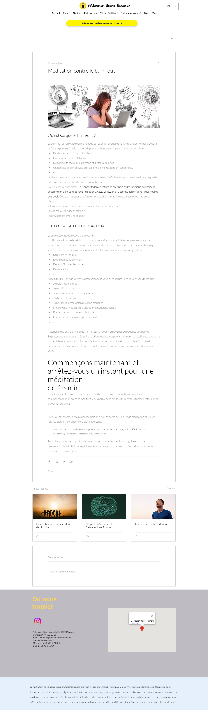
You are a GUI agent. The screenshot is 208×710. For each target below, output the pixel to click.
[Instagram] (37, 621)
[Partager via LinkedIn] (64, 461)
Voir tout (171, 488)
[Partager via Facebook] (49, 461)
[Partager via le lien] (71, 461)
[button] (171, 37)
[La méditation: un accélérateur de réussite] (55, 506)
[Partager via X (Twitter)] (56, 461)
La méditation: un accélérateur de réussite (53, 525)
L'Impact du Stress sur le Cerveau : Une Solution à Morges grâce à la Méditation (102, 525)
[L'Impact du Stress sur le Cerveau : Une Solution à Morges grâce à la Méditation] (104, 506)
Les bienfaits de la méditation (151, 524)
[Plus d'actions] (158, 63)
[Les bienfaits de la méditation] (153, 506)
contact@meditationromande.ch (55, 637)
